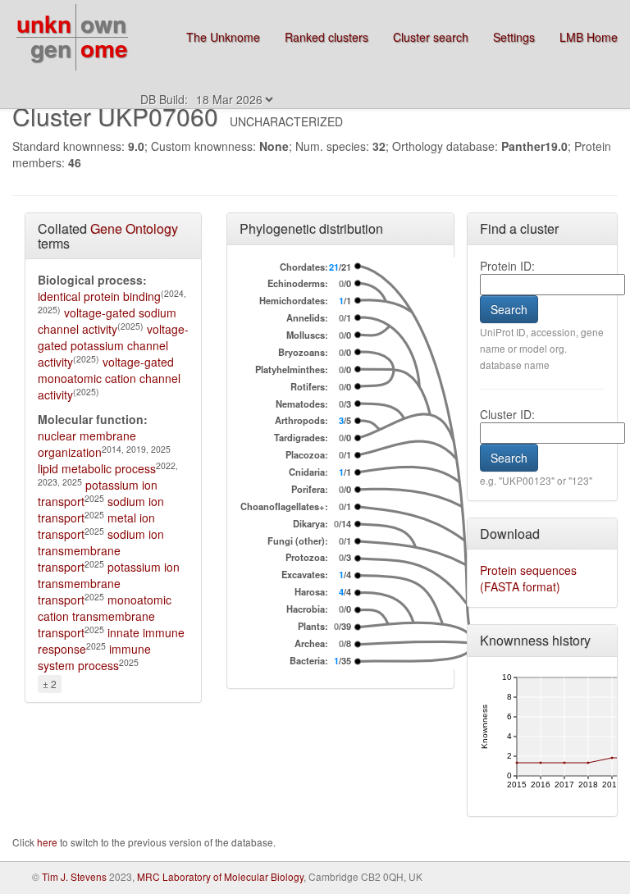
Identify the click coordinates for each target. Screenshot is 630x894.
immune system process (94, 657)
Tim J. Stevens (74, 876)
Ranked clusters (326, 37)
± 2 (50, 684)
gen (50, 48)
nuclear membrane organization (87, 443)
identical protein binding (99, 296)
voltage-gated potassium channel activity (113, 345)
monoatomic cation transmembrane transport (104, 616)
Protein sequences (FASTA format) (528, 578)
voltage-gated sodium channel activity (107, 320)
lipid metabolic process (97, 468)
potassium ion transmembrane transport (109, 583)
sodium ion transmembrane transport (101, 550)
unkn (43, 23)
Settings (514, 37)
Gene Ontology (134, 228)
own (103, 23)
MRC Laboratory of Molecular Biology (220, 876)
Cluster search (430, 37)
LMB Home (588, 37)
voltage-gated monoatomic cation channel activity (109, 378)
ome (104, 48)
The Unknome (223, 37)
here (48, 842)
